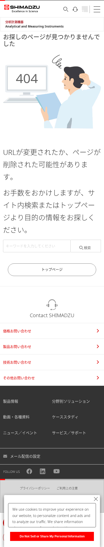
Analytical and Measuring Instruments (34, 26)
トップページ (52, 269)
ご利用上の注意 (67, 488)
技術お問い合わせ (17, 362)
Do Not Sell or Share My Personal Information (52, 536)
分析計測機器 (14, 22)
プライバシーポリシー (35, 488)
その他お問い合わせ (19, 377)
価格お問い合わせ (17, 331)
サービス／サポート (69, 432)
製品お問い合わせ (17, 346)
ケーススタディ (65, 416)
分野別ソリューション (71, 401)
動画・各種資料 (16, 416)
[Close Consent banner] (96, 499)
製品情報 (10, 401)
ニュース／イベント (20, 432)
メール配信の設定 (25, 456)
